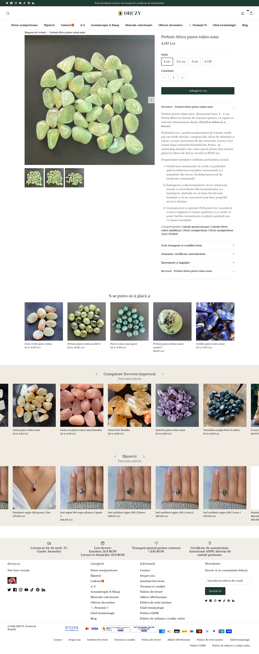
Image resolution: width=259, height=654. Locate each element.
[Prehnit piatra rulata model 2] (86, 324)
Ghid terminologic (224, 27)
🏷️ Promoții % (198, 27)
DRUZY (20, 629)
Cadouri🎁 (67, 27)
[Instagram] (16, 4)
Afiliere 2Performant (153, 599)
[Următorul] (151, 102)
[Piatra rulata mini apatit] (129, 324)
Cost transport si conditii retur (181, 247)
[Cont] (242, 16)
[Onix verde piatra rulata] (44, 324)
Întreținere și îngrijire (175, 265)
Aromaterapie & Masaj (105, 27)
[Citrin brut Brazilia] (129, 407)
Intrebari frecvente (152, 583)
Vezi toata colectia (129, 381)
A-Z (82, 27)
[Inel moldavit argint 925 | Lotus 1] (224, 490)
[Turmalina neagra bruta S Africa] (224, 407)
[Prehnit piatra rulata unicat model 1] (172, 324)
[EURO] (181, 634)
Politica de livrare (151, 594)
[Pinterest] (29, 4)
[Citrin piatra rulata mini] (34, 407)
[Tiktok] (24, 4)
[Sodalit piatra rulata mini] (215, 324)
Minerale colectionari (138, 27)
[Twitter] (7, 4)
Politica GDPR (149, 615)
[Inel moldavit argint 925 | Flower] (129, 490)
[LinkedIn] (33, 4)
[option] (90, 102)
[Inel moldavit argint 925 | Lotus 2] (177, 490)
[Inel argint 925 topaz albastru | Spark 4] (81, 490)
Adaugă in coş (198, 93)
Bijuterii (49, 27)
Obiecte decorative (170, 27)
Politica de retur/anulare (156, 605)
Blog (245, 27)
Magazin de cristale (35, 35)
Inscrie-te (215, 593)
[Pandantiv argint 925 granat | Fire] (34, 490)
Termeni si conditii (152, 589)
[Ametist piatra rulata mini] (177, 407)
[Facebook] (11, 4)
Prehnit (173, 236)
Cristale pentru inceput (195, 229)
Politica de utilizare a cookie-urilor (162, 621)
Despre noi (147, 578)
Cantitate (167, 73)
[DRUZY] (129, 16)
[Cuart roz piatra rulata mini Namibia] (81, 407)
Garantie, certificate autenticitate (183, 256)
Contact (145, 573)
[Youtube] (20, 4)
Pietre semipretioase (24, 27)
